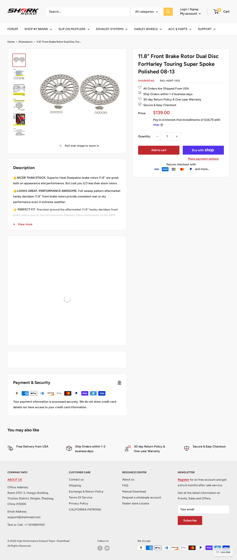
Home (11, 41)
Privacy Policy (78, 503)
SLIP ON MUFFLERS (72, 29)
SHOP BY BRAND (36, 29)
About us (128, 479)
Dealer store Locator (135, 503)
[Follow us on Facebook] (100, 548)
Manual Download (134, 491)
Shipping (75, 485)
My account (189, 13)
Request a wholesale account (141, 497)
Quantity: (144, 136)
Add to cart (158, 150)
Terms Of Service (80, 497)
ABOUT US (14, 479)
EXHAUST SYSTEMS (109, 29)
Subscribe (190, 520)
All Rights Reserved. (19, 545)
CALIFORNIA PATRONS (85, 509)
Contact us (76, 479)
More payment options (203, 159)
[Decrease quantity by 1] (157, 136)
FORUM (12, 29)
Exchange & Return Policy (86, 491)
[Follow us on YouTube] (107, 548)
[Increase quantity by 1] (177, 136)
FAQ (125, 485)
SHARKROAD (146, 80)
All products (25, 41)
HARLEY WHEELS (146, 29)
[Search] (168, 12)
